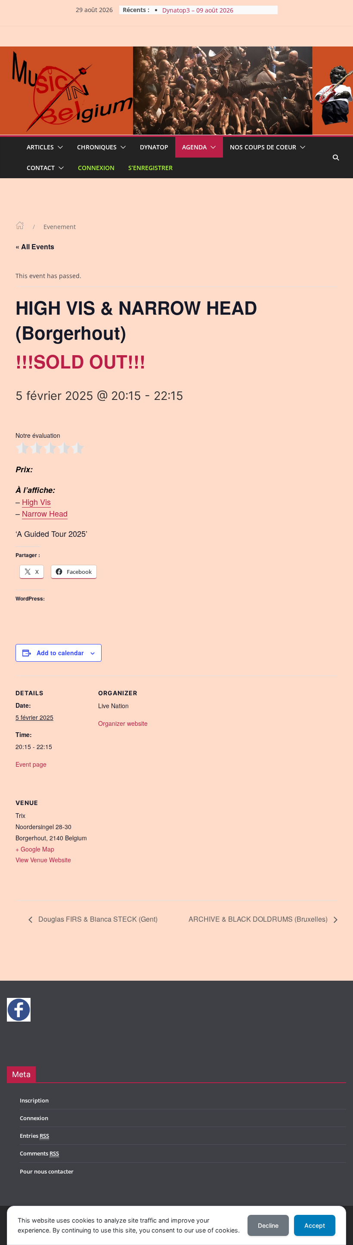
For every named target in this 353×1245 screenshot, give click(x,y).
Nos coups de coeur (263, 147)
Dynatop (154, 147)
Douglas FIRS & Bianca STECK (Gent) (97, 919)
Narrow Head (45, 513)
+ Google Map (34, 849)
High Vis (36, 501)
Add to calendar (60, 652)
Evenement (59, 227)
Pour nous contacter (47, 1171)
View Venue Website (43, 859)
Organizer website (123, 723)
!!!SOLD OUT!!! (80, 361)
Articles (40, 147)
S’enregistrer (150, 168)
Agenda (194, 147)
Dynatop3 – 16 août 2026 (197, 8)
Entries (34, 1136)
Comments (39, 1153)
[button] (58, 147)
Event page (30, 764)
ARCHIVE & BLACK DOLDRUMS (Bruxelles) (259, 919)
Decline (268, 1225)
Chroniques (97, 147)
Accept (314, 1225)
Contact (41, 168)
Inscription (34, 1100)
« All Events (34, 246)
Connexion (96, 168)
